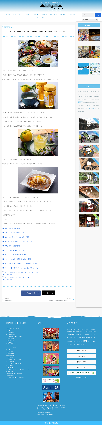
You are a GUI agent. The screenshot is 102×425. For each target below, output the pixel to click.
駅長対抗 (82, 94)
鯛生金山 (95, 99)
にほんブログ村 (7, 275)
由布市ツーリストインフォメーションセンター (18, 369)
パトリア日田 (9, 345)
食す (27, 14)
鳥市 (79, 91)
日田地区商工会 (10, 341)
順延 (79, 111)
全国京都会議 (9, 367)
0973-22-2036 (58, 407)
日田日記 (72, 14)
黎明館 (84, 102)
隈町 (80, 102)
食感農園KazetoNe (86, 99)
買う (35, 14)
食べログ (85, 91)
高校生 (79, 108)
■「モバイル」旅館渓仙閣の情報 (13, 250)
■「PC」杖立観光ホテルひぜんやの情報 (15, 237)
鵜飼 (95, 96)
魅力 (79, 94)
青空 (98, 105)
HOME (8, 14)
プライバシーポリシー (81, 377)
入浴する (52, 14)
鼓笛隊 (98, 108)
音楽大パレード (83, 105)
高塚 (85, 94)
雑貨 (82, 99)
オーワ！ (13, 363)
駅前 (99, 91)
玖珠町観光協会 (10, 355)
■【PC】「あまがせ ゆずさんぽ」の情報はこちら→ (19, 263)
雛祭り (87, 102)
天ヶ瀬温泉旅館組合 (11, 335)
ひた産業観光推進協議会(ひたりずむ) (15, 337)
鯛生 (94, 102)
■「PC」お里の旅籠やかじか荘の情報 (14, 254)
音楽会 (91, 99)
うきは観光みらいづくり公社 (13, 359)
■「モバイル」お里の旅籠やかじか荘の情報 (16, 259)
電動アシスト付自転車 (90, 94)
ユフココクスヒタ (10, 365)
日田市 (8, 331)
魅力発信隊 (98, 94)
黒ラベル (84, 96)
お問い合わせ (40, 18)
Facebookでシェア (32, 293)
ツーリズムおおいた (11, 347)
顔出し (96, 91)
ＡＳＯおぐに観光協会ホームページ (15, 377)
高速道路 (91, 102)
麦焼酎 (82, 111)
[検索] (98, 15)
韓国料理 (98, 96)
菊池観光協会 (9, 371)
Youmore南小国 (10, 375)
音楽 (87, 96)
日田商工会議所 (10, 339)
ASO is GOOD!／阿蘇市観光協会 (14, 373)
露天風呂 (91, 96)
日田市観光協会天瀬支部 (12, 328)
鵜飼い (94, 105)
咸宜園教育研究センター (12, 343)
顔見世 (88, 91)
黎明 (82, 108)
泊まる (43, 14)
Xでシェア (49, 293)
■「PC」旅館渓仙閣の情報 (11, 246)
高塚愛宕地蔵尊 (89, 108)
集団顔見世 (90, 105)
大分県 (8, 349)
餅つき (81, 91)
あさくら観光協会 (10, 361)
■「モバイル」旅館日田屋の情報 (13, 232)
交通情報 (62, 14)
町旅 (14, 14)
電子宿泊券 (80, 96)
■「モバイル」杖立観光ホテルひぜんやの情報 (17, 241)
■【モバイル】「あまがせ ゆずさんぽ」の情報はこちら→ (21, 268)
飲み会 (91, 341)
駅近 (98, 99)
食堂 (96, 102)
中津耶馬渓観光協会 (11, 357)
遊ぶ (20, 14)
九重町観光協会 (10, 353)
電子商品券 (92, 91)
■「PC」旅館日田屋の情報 (11, 228)
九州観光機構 (9, 351)
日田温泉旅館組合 (10, 333)
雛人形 (79, 99)
